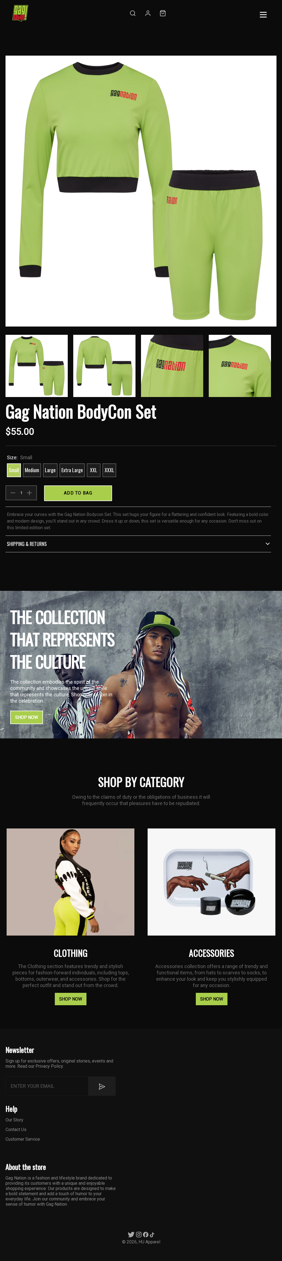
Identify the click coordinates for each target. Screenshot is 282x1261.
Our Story (14, 1120)
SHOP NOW (26, 717)
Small (14, 470)
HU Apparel (149, 1241)
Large (50, 470)
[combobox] (132, 14)
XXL (93, 470)
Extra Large (72, 470)
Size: (19, 457)
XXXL (109, 470)
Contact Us (16, 1129)
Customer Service (23, 1139)
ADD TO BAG (78, 493)
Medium (32, 470)
